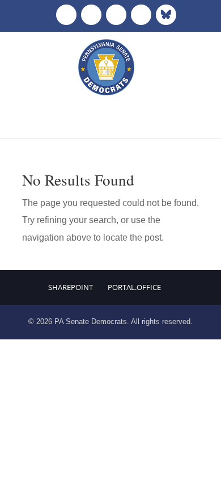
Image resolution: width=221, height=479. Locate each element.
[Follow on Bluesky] (166, 15)
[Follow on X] (91, 15)
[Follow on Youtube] (141, 15)
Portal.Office (134, 287)
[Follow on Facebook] (66, 15)
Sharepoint (70, 287)
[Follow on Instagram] (116, 15)
